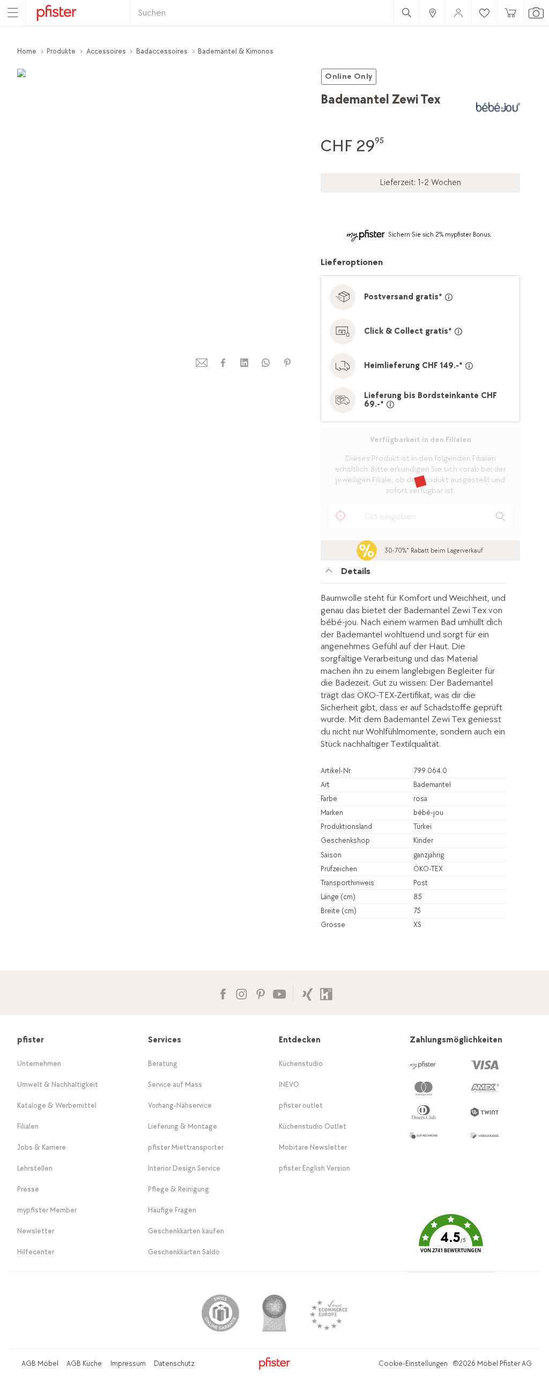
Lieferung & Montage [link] (182, 1126)
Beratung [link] (162, 1063)
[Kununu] (326, 993)
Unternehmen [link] (39, 1063)
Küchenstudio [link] (301, 1063)
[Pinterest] (260, 993)
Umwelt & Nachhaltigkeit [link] (57, 1084)
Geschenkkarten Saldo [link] (184, 1251)
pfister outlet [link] (301, 1105)
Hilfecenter (35, 1251)
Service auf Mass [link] (175, 1084)
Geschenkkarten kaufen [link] (186, 1231)
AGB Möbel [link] (39, 1363)
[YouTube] (279, 993)
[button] (450, 1241)
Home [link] (26, 51)
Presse (28, 1189)
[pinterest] (287, 363)
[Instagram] (241, 993)
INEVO (289, 1084)
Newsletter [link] (35, 1231)
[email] (201, 363)
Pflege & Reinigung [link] (178, 1189)
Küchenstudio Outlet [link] (312, 1126)
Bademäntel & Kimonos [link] (235, 51)
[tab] (413, 574)
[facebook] (223, 363)
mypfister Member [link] (47, 1210)
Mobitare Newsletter (313, 1147)
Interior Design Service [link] (184, 1168)
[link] (432, 12)
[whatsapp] (266, 363)
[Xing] (307, 993)
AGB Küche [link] (84, 1363)
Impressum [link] (128, 1363)
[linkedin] (244, 363)
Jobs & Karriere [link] (41, 1147)
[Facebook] (222, 993)
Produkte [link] (61, 51)
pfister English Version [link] (314, 1168)
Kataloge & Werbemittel (57, 1105)
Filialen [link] (28, 1126)
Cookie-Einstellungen (413, 1363)
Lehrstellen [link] (35, 1168)
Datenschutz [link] (174, 1363)
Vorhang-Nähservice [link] (180, 1105)
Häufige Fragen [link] (172, 1210)
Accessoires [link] (106, 51)
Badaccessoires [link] (162, 51)
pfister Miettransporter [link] (186, 1147)
